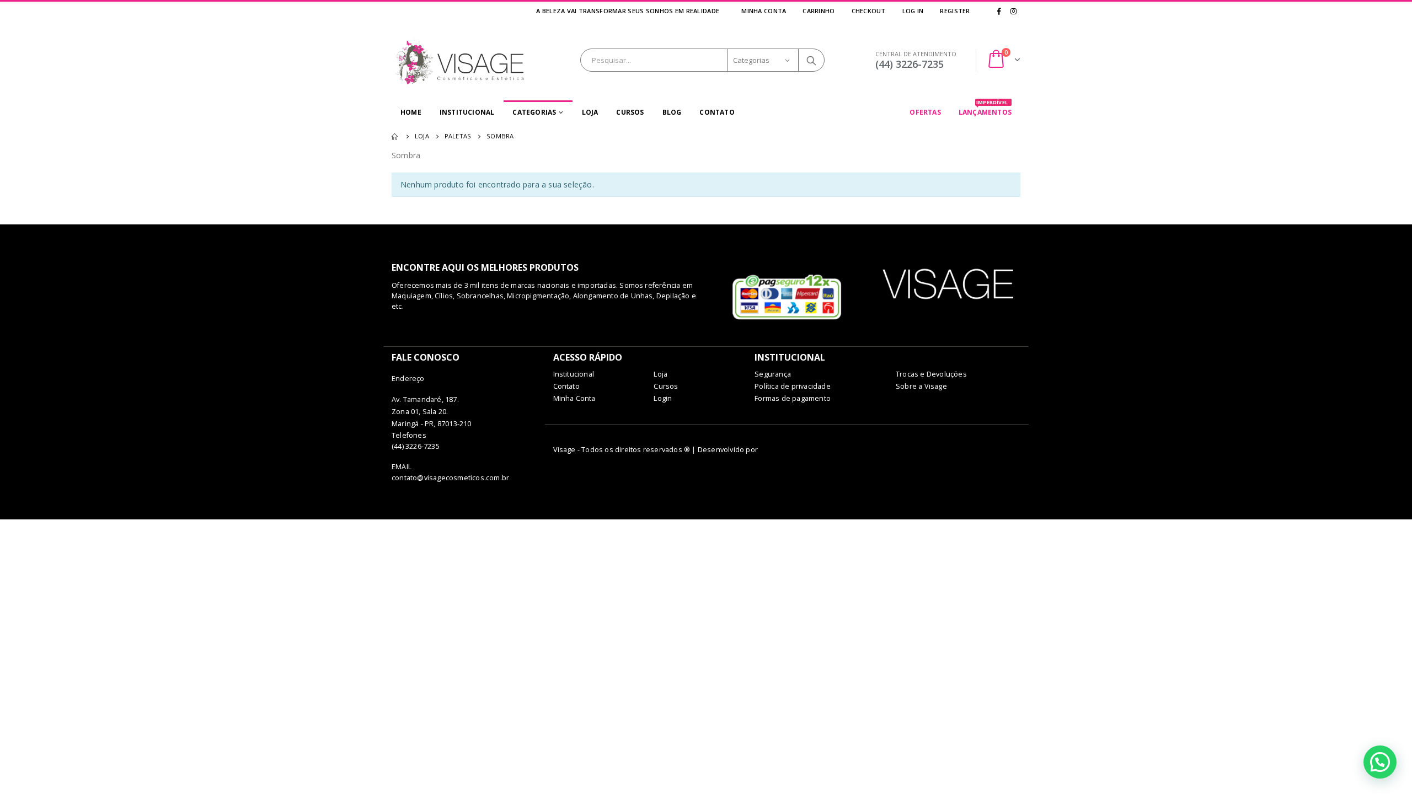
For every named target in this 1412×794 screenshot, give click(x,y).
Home (410, 112)
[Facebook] (999, 11)
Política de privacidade (793, 386)
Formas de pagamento (793, 398)
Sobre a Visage (921, 386)
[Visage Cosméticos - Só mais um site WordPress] (461, 60)
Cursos (630, 112)
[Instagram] (1013, 11)
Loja (590, 112)
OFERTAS (925, 112)
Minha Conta (763, 11)
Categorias (534, 112)
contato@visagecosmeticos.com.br (450, 477)
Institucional (467, 112)
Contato (716, 112)
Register (955, 11)
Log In (913, 11)
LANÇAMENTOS (985, 108)
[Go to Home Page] (395, 136)
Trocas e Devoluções (931, 374)
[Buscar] (811, 60)
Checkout (869, 11)
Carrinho (819, 11)
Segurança (773, 374)
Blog (672, 112)
